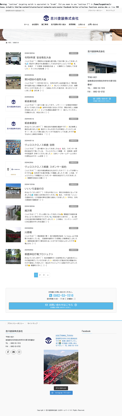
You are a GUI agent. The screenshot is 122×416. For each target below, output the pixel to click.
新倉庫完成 (31, 101)
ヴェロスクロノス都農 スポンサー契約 (45, 167)
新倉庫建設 (31, 123)
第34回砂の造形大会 (35, 79)
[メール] (13, 352)
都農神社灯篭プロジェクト (39, 254)
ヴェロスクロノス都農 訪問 (39, 145)
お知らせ (74, 53)
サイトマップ (110, 10)
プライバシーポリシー (95, 10)
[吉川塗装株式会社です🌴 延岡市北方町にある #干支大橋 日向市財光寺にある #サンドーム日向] (61, 367)
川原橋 (28, 232)
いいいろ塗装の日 (34, 188)
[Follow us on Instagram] (19, 352)
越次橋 (28, 210)
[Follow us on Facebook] (8, 352)
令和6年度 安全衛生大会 (38, 57)
